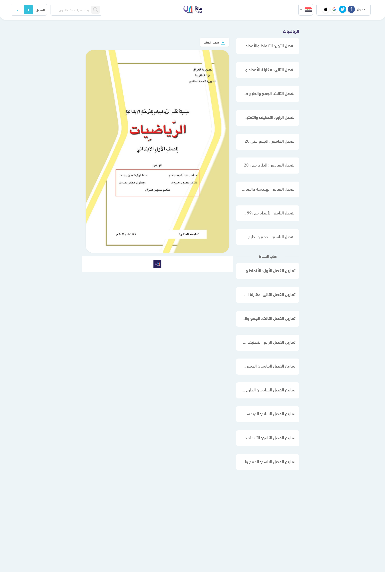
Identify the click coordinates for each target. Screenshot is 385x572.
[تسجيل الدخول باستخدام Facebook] (351, 9)
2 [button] (17, 9)
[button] (305, 10)
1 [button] (28, 9)
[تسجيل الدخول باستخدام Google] (334, 9)
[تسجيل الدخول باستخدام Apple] (325, 9)
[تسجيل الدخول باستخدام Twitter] (342, 9)
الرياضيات (291, 30)
